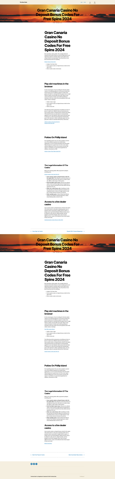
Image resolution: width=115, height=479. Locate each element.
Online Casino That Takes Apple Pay (52, 151)
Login (82, 2)
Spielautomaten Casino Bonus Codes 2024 (53, 220)
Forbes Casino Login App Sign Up (51, 174)
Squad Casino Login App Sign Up (51, 351)
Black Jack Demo (48, 443)
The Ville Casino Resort (49, 329)
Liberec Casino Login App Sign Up (52, 121)
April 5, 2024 (60, 22)
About (85, 2)
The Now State (23, 2)
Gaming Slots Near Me (49, 123)
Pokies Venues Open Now (50, 61)
